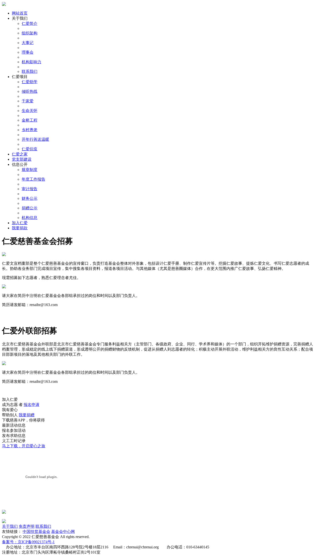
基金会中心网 (63, 531)
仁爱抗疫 (29, 149)
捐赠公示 (29, 208)
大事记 (27, 43)
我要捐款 (20, 228)
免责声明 (26, 526)
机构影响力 (31, 62)
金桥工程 (29, 120)
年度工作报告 (33, 179)
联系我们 (29, 71)
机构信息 (29, 218)
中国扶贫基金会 (36, 531)
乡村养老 (29, 130)
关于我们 (10, 526)
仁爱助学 (29, 82)
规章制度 (29, 170)
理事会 (27, 52)
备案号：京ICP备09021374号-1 (28, 542)
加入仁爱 (20, 223)
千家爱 (27, 101)
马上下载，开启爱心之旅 (23, 446)
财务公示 (29, 198)
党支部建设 (22, 159)
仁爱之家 (20, 154)
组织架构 (29, 33)
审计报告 (29, 189)
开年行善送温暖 (35, 139)
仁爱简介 (29, 23)
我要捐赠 (26, 415)
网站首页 (20, 13)
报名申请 (31, 404)
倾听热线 (29, 91)
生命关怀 (29, 110)
